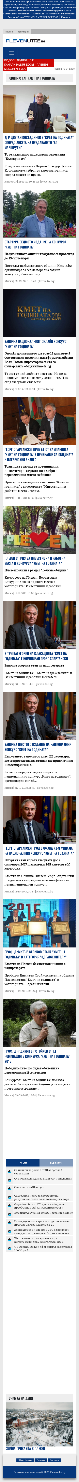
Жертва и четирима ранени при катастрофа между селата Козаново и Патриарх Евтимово (39, 1241)
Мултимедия (23, 31)
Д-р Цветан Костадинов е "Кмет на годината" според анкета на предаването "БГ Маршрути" (39, 142)
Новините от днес (64, 68)
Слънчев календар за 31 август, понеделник (43, 1178)
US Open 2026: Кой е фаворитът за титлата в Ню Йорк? (43, 1248)
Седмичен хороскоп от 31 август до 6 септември (38, 1171)
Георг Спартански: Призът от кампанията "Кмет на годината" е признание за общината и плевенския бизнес (39, 454)
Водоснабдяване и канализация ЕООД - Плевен (26, 62)
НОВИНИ (9, 31)
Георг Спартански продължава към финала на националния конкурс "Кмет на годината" (39, 851)
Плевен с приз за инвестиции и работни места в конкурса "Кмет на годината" (34, 561)
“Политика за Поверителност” (45, 13)
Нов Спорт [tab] (56, 1162)
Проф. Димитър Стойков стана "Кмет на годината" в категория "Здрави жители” (35, 954)
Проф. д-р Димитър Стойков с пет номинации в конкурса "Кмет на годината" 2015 (37, 1056)
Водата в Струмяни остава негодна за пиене (43, 1212)
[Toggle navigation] (11, 53)
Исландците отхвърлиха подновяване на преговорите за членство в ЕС (41, 1223)
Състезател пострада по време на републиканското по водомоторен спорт (41, 1197)
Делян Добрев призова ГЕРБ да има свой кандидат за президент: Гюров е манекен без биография (41, 1233)
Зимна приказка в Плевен (25, 1448)
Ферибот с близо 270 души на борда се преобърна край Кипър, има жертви (39, 1206)
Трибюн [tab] (23, 1162)
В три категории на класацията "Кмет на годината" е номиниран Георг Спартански (36, 656)
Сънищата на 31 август (29, 1187)
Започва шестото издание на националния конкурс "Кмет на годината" (37, 747)
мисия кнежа (15, 68)
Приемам (65, 17)
